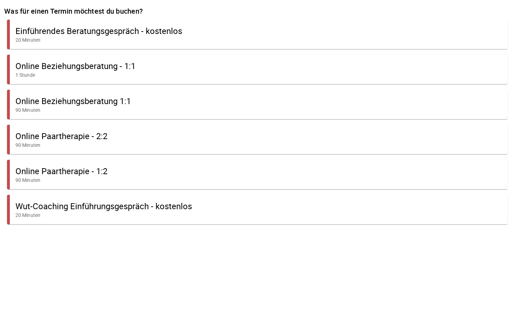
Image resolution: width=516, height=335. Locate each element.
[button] (257, 34)
